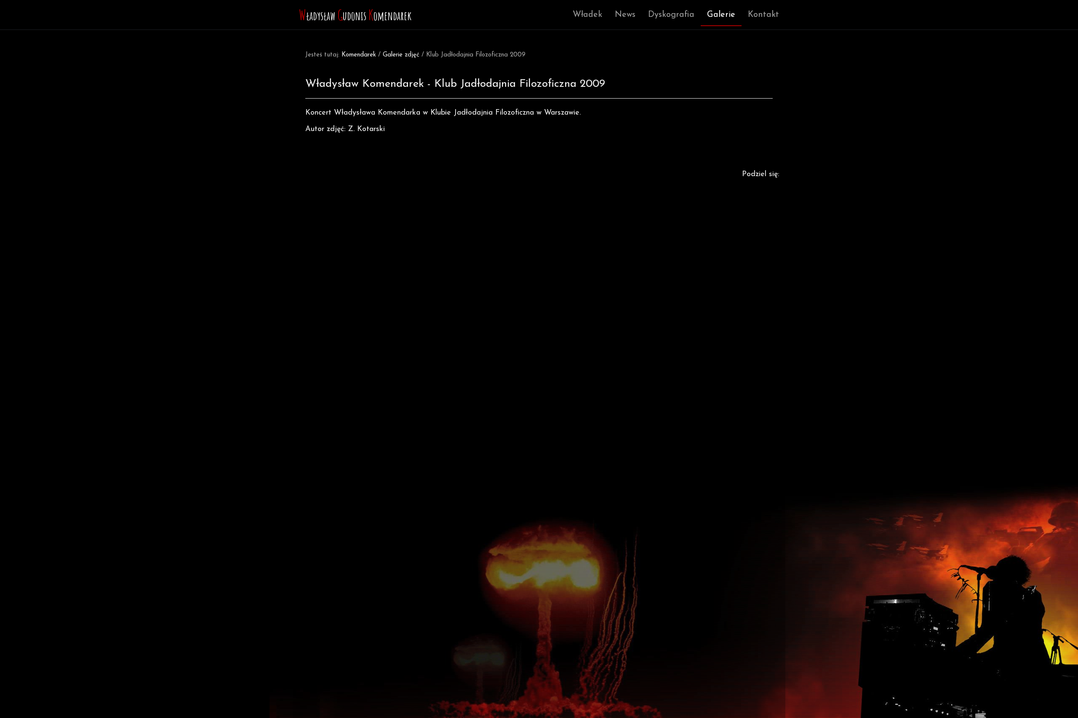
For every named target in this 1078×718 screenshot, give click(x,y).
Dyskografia (671, 15)
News (625, 15)
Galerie (721, 15)
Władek (587, 15)
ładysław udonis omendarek (355, 14)
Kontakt (763, 15)
